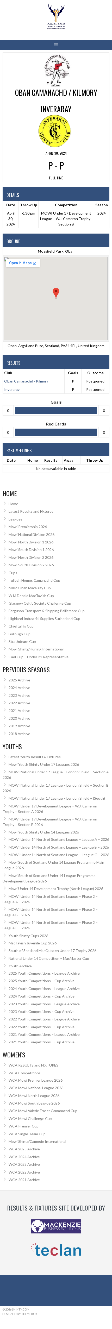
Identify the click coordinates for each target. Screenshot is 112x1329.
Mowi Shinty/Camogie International (37, 1141)
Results (50, 460)
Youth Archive (20, 966)
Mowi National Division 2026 (31, 534)
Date (11, 460)
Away (68, 460)
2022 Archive (19, 703)
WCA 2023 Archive (24, 1164)
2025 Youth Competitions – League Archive (44, 973)
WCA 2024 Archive (24, 1157)
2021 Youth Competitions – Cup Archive (41, 1042)
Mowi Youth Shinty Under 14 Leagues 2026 (44, 832)
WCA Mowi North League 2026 (34, 1095)
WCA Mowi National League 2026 (36, 1088)
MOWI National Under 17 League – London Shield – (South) (57, 798)
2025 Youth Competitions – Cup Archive (41, 981)
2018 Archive (19, 733)
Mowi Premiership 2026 (28, 526)
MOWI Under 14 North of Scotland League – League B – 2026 (59, 847)
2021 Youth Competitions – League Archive (44, 1034)
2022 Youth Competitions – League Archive (44, 1019)
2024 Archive (19, 687)
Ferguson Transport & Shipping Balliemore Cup (47, 611)
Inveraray (12, 389)
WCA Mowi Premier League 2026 (36, 1080)
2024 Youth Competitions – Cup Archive (41, 996)
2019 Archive (19, 726)
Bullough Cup (19, 634)
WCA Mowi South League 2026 (34, 1103)
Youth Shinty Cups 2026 (28, 935)
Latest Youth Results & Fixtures (35, 757)
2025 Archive (19, 680)
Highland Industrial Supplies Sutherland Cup (44, 618)
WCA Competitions (25, 1073)
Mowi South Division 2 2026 (31, 565)
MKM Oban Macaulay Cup (30, 588)
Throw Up (94, 460)
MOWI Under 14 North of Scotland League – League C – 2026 (59, 854)
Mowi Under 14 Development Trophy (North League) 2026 (56, 888)
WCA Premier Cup (24, 1126)
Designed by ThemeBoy (19, 1313)
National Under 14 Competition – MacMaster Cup (49, 958)
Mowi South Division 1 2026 (31, 549)
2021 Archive (19, 710)
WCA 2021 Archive (24, 1179)
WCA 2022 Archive (24, 1172)
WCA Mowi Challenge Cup (30, 1118)
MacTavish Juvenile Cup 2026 (33, 943)
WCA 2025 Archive (24, 1149)
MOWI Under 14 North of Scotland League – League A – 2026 (59, 839)
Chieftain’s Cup (21, 626)
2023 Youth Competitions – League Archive (44, 1004)
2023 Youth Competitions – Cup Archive (41, 1011)
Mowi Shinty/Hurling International (36, 649)
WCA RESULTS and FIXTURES (33, 1065)
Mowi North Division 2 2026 (31, 557)
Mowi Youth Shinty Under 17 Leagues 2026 (44, 764)
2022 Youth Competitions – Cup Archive (41, 1027)
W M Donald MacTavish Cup (31, 595)
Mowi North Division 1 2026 (31, 542)
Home (32, 460)
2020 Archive (19, 718)
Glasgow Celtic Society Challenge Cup (40, 603)
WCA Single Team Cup (27, 1134)
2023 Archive (19, 695)
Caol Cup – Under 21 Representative (39, 657)
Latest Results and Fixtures (31, 511)
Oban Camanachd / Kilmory (26, 381)
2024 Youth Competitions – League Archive (44, 988)
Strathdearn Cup (22, 641)
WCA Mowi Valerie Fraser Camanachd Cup (43, 1110)
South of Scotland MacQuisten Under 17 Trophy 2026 (52, 950)
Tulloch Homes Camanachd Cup (34, 580)
